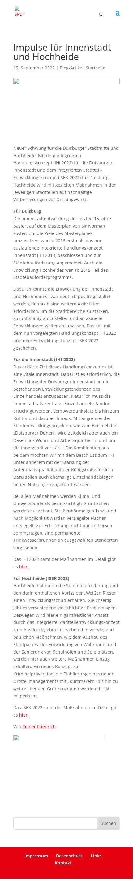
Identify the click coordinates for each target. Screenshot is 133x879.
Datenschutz (69, 856)
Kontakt (63, 863)
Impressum (36, 856)
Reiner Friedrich (39, 727)
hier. (24, 567)
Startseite (95, 68)
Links (96, 856)
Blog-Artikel (72, 68)
